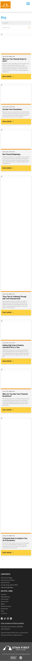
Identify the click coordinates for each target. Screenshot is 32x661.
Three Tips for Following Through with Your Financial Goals (14, 298)
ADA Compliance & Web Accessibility (12, 623)
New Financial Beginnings (11, 154)
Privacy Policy (5, 599)
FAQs (2, 611)
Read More (7, 76)
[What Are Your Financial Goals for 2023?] (16, 43)
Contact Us (4, 613)
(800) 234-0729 (5, 582)
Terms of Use (4, 601)
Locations (3, 594)
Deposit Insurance (6, 606)
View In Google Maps (7, 587)
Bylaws (3, 604)
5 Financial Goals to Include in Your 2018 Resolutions (14, 539)
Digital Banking (5, 597)
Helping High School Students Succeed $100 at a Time (13, 346)
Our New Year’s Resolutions (12, 109)
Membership (4, 609)
